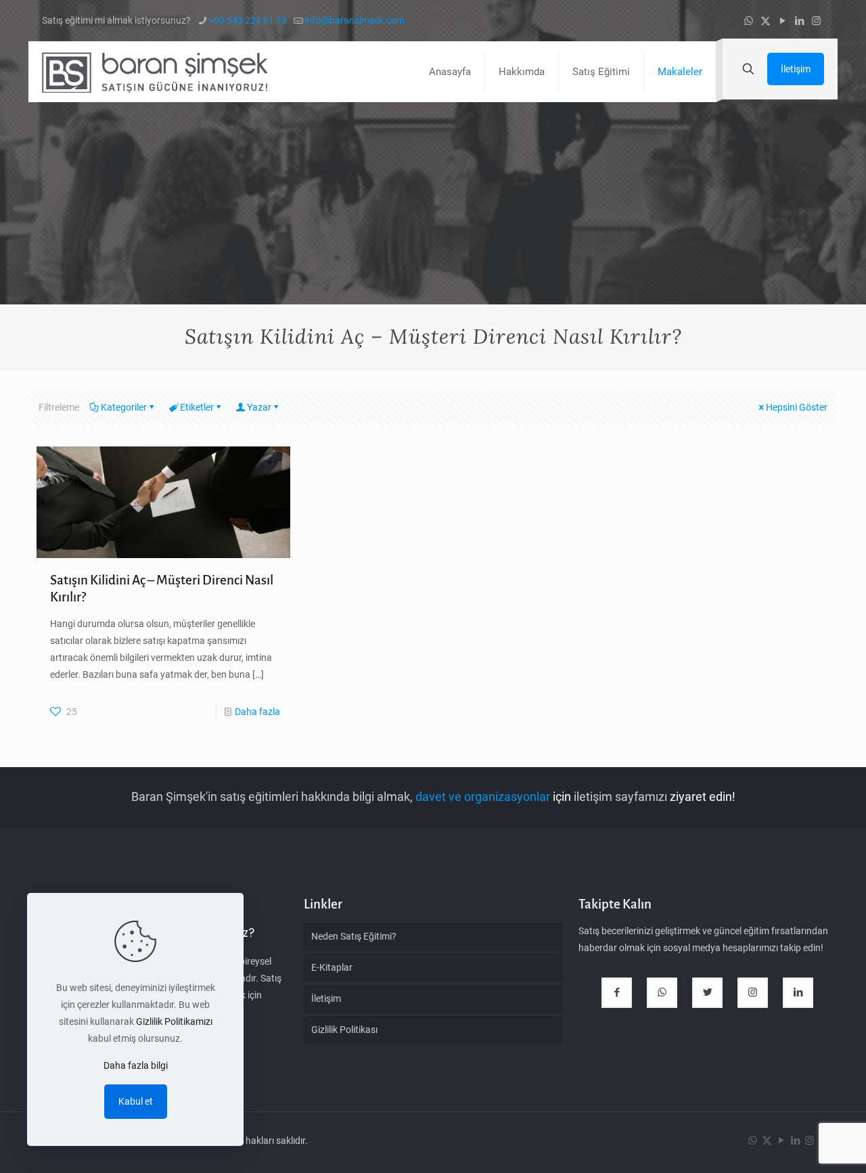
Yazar (259, 407)
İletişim (796, 69)
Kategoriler (124, 407)
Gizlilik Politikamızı (174, 1021)
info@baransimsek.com (354, 20)
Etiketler (197, 407)
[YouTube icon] (782, 21)
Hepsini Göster (796, 407)
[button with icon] (616, 993)
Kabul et (135, 1101)
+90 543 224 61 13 (247, 20)
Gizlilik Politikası (344, 1029)
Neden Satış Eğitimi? (353, 936)
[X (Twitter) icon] (765, 21)
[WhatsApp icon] (749, 21)
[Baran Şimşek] (154, 71)
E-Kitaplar (331, 967)
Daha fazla (257, 711)
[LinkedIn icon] (799, 21)
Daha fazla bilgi (136, 1065)
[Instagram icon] (816, 21)
